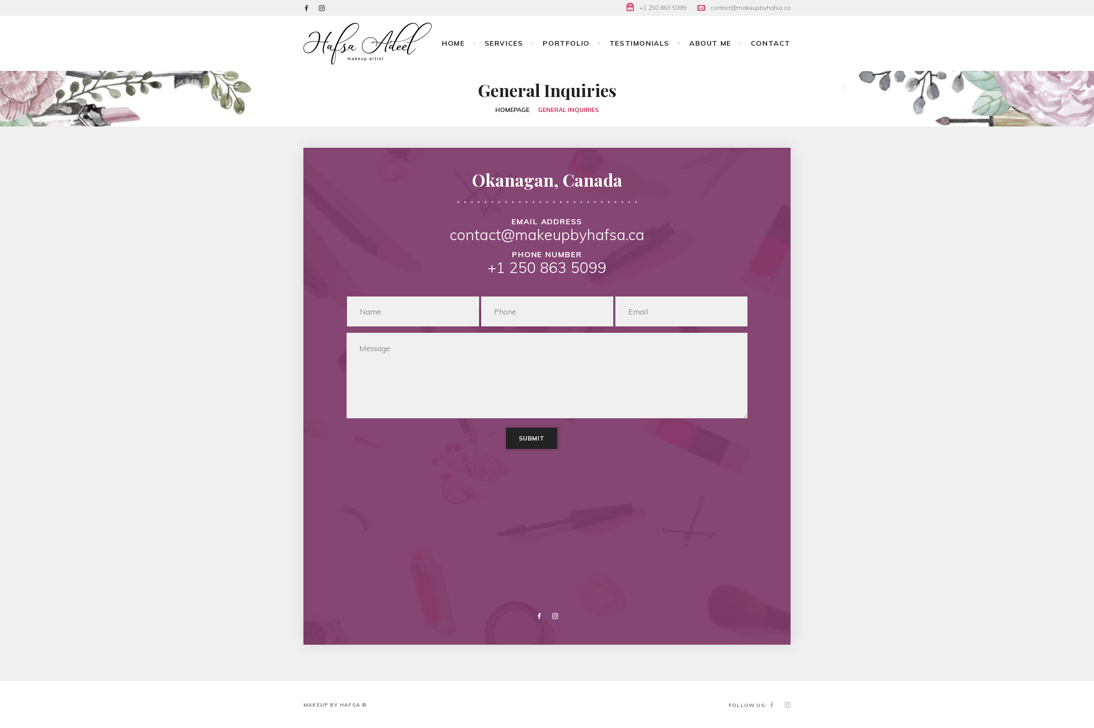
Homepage (512, 110)
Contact (771, 43)
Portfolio (566, 43)
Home (453, 43)
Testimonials (639, 43)
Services (504, 43)
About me (710, 43)
